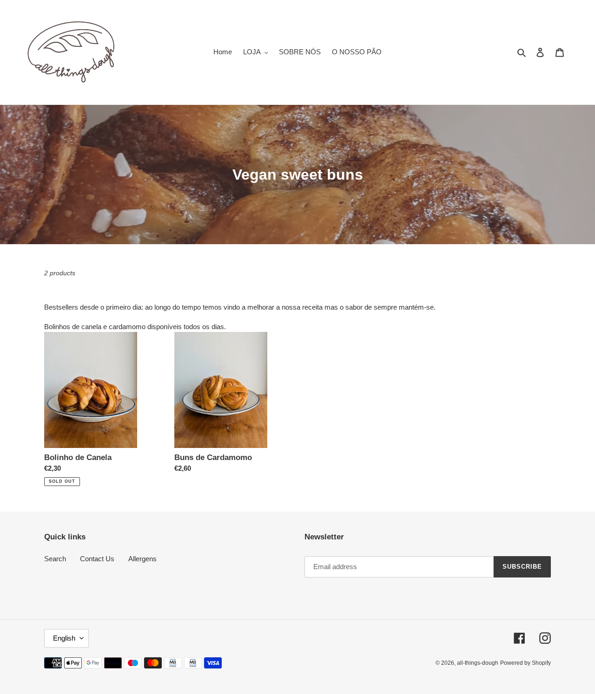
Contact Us (97, 559)
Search (55, 559)
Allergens (142, 559)
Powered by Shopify (525, 663)
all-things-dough (477, 663)
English (64, 638)
